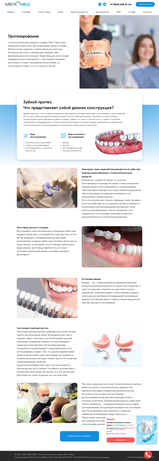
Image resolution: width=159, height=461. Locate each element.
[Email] (104, 4)
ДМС (119, 12)
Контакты (147, 12)
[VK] (99, 4)
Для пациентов (102, 12)
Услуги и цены (44, 12)
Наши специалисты (79, 12)
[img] (155, 418)
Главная (10, 12)
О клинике (26, 12)
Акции (60, 12)
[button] (145, 4)
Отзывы (132, 12)
